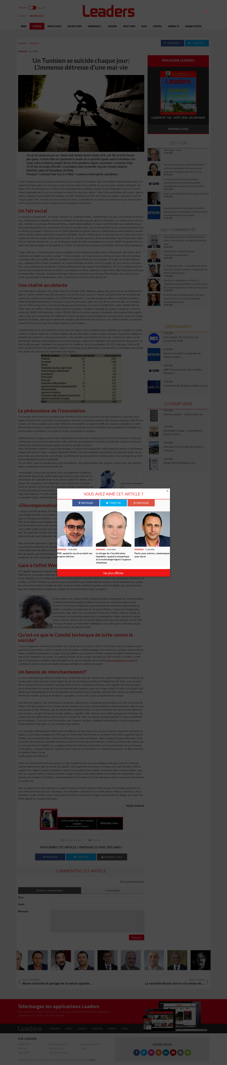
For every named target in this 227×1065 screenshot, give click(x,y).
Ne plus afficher (113, 573)
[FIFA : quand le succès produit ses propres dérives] (75, 528)
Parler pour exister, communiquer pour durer (152, 555)
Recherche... (155, 10)
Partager (86, 502)
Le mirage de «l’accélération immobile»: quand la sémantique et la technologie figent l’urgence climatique (113, 558)
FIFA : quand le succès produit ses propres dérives (74, 555)
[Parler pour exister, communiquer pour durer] (152, 528)
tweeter (114, 502)
